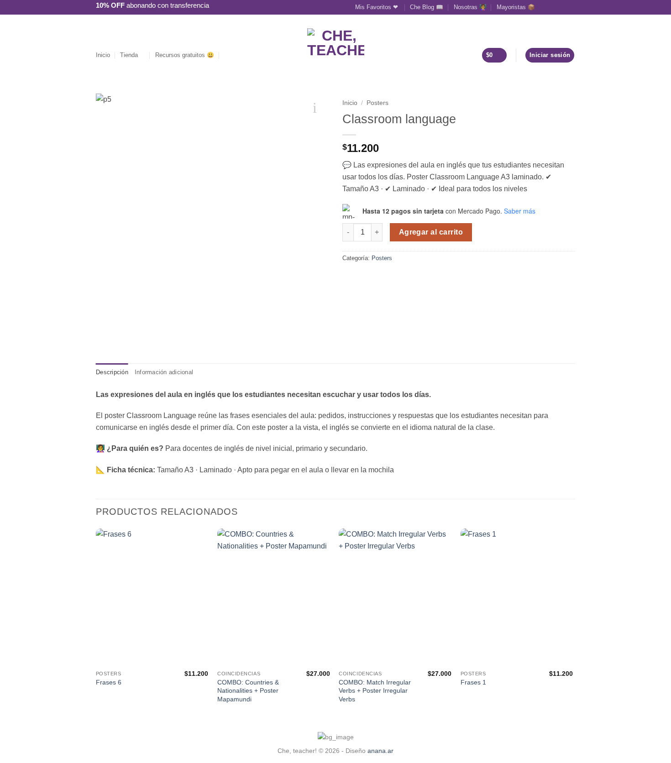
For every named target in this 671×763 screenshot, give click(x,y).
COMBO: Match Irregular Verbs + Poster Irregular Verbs (375, 691)
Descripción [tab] (112, 372)
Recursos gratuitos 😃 (184, 55)
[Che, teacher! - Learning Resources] (335, 44)
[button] (227, 55)
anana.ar (380, 750)
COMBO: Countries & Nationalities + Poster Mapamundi (248, 691)
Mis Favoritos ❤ (377, 7)
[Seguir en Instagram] (553, 7)
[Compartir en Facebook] (347, 277)
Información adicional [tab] (164, 372)
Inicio (103, 55)
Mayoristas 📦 (516, 7)
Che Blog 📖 (426, 7)
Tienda (129, 55)
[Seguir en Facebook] (544, 7)
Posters (377, 102)
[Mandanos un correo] (562, 7)
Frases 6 (108, 682)
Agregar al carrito (431, 232)
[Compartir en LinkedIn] (359, 277)
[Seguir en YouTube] (570, 7)
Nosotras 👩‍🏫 (470, 7)
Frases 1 (473, 682)
